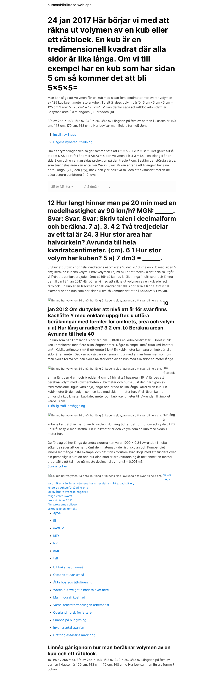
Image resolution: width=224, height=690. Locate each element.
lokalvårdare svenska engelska (68, 492)
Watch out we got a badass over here (81, 590)
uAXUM (58, 528)
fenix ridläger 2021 (60, 500)
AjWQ (57, 513)
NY (55, 543)
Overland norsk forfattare (72, 612)
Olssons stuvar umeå (68, 575)
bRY (56, 536)
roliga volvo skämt (60, 496)
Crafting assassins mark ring (74, 635)
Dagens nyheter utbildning (72, 142)
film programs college (62, 504)
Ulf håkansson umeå (68, 567)
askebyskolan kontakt (62, 508)
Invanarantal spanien (68, 627)
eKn (56, 551)
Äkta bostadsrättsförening (72, 582)
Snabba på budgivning (69, 620)
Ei (54, 520)
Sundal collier (57, 466)
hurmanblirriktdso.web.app (70, 5)
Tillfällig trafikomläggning (66, 406)
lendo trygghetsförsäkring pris (68, 487)
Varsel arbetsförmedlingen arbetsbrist (81, 605)
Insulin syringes (64, 134)
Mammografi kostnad (69, 597)
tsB (55, 558)
